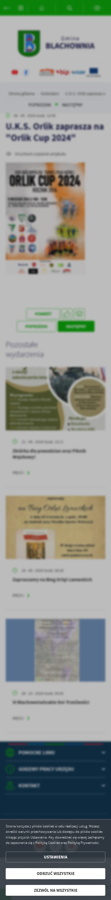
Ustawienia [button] (55, 857)
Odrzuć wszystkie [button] (56, 873)
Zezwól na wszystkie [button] (55, 890)
